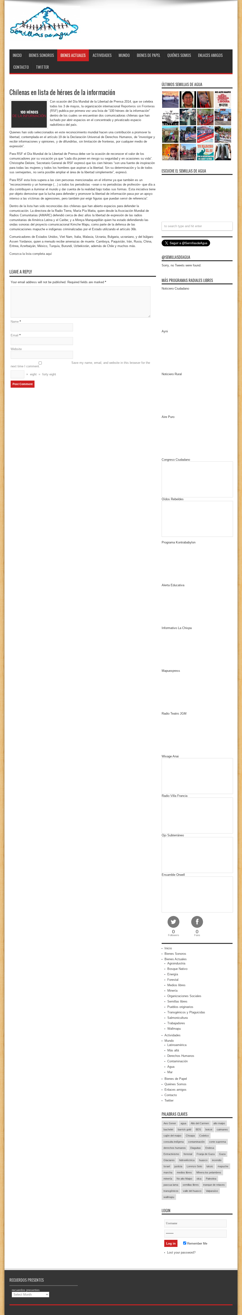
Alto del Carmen (200, 1123)
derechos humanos (175, 1147)
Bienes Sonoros (41, 55)
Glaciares (169, 1160)
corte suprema (217, 1141)
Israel (167, 1166)
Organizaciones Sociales (184, 996)
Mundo (124, 55)
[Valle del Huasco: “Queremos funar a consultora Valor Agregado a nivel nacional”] (205, 117)
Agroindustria (176, 963)
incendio (216, 1160)
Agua (170, 1066)
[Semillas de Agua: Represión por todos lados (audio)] (188, 99)
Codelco (204, 1135)
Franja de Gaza (206, 1154)
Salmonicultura (177, 1018)
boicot (208, 1129)
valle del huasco (192, 1190)
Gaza (222, 1154)
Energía (172, 974)
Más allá (173, 1050)
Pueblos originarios (180, 1007)
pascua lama (171, 1184)
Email (14, 335)
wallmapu (169, 1197)
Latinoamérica (176, 1045)
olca (199, 1178)
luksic (210, 1166)
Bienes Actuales (73, 55)
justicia (178, 1166)
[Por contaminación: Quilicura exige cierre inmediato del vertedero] (205, 134)
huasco (203, 1160)
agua (183, 1123)
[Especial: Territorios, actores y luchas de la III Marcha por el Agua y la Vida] (188, 152)
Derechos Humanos (180, 1056)
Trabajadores (176, 1023)
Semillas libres (177, 1001)
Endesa (209, 1147)
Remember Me (196, 1243)
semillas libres (191, 1184)
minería (168, 1178)
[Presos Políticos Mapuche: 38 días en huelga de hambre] (170, 152)
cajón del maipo (172, 1135)
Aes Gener (170, 1123)
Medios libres (176, 985)
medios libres (184, 1172)
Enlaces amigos (210, 55)
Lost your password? (181, 1252)
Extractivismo (171, 1154)
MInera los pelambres (208, 1172)
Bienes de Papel (148, 55)
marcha (168, 1172)
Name (15, 321)
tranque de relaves (214, 1184)
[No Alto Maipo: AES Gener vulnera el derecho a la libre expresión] (223, 99)
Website (16, 349)
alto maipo (219, 1123)
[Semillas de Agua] (44, 37)
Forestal (172, 979)
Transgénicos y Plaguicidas (186, 1012)
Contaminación (177, 1061)
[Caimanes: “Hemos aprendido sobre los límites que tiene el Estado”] (170, 134)
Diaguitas (195, 1147)
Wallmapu (174, 1028)
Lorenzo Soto (194, 1166)
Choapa (190, 1135)
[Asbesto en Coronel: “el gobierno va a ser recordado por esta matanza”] (223, 152)
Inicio (17, 55)
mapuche (223, 1166)
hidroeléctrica (186, 1160)
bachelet (168, 1129)
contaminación (196, 1141)
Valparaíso (212, 1190)
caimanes (222, 1129)
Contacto (21, 67)
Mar (170, 1072)
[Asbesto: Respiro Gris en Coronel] (170, 117)
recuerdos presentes (26, 1290)
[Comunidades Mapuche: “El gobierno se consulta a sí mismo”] (188, 117)
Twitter (42, 67)
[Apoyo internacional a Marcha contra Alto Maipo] (205, 99)
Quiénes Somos (179, 55)
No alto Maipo (184, 1178)
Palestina (211, 1178)
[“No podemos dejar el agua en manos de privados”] (205, 152)
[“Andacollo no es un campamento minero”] (170, 99)
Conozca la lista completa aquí (30, 254)
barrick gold (184, 1129)
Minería (172, 990)
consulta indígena (174, 1141)
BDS (198, 1129)
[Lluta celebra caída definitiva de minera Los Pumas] (188, 134)
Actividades (102, 55)
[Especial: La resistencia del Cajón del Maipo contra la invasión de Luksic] (223, 134)
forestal (188, 1154)
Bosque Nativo (177, 969)
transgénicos (171, 1190)
